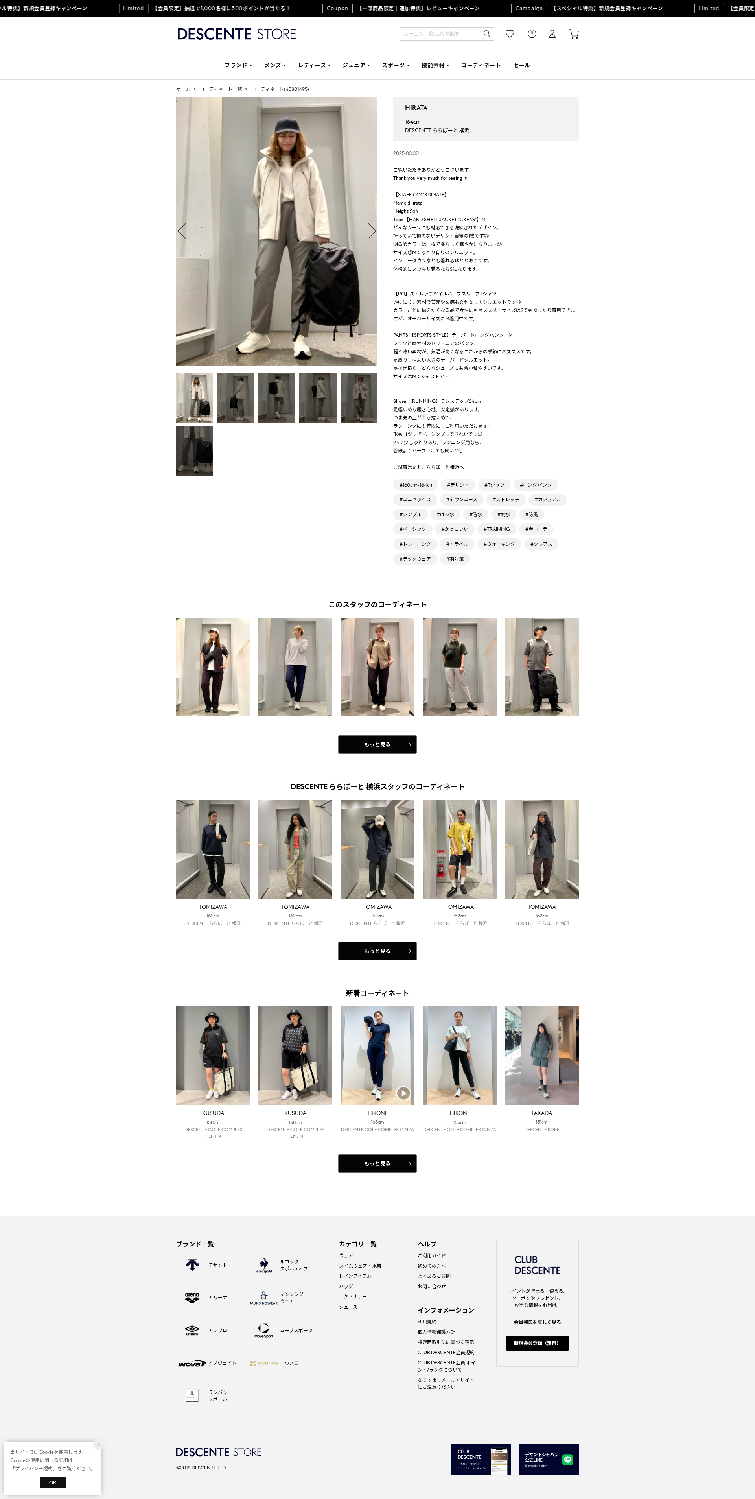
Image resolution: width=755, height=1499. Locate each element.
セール (521, 65)
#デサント (458, 485)
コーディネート (481, 65)
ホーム (183, 89)
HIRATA (416, 108)
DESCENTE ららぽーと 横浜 (437, 130)
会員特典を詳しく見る (537, 1322)
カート (568, 34)
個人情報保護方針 (436, 1332)
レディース (312, 65)
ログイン (547, 34)
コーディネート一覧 (221, 89)
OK (52, 1483)
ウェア (346, 1256)
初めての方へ (432, 1266)
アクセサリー (353, 1297)
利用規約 (427, 1322)
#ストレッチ (506, 499)
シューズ (348, 1307)
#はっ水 (445, 514)
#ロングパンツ (536, 485)
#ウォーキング (499, 544)
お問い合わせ (432, 1286)
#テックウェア (415, 559)
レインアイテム (355, 1276)
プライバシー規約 (34, 1468)
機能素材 (433, 65)
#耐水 (503, 514)
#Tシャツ (494, 485)
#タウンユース (461, 499)
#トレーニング (415, 544)
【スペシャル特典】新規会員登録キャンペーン (570, 8)
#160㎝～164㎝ (416, 485)
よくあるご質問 (434, 1276)
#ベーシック (413, 529)
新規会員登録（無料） (537, 1343)
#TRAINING (497, 529)
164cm (412, 121)
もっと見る (377, 744)
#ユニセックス (415, 499)
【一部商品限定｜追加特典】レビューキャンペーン (384, 8)
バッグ (346, 1286)
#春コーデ (536, 529)
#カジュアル (548, 499)
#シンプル (411, 514)
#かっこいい (455, 529)
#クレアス (541, 544)
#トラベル (457, 544)
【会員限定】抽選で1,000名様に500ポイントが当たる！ (189, 8)
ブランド (236, 65)
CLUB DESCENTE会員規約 (446, 1352)
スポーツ (393, 65)
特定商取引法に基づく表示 (446, 1342)
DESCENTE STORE (237, 34)
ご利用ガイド (432, 1256)
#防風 (531, 514)
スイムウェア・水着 (360, 1266)
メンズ (273, 65)
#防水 (476, 514)
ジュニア (354, 65)
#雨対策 (455, 559)
